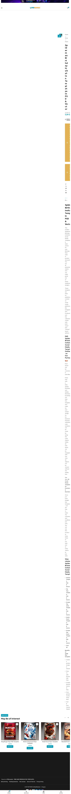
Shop (66, 38)
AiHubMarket (36, 787)
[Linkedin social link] (66, 191)
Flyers (66, 41)
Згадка (43, 787)
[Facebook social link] (66, 184)
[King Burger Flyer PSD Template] (10, 731)
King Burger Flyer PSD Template (10, 741)
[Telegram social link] (66, 193)
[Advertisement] (35, 23)
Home (66, 34)
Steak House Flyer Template (50, 741)
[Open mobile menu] (1, 8)
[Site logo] (35, 7)
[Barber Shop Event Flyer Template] (30, 731)
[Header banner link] (35, 1)
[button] (65, 717)
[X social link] (66, 186)
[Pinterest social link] (66, 188)
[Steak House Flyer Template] (50, 731)
